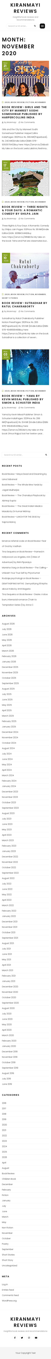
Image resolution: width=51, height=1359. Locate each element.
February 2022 (9, 910)
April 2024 (7, 769)
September (7, 1249)
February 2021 (9, 975)
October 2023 (9, 802)
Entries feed (8, 1289)
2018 (4, 1113)
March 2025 (8, 715)
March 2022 (8, 905)
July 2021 (6, 948)
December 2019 (10, 1051)
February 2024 (9, 780)
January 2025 (9, 726)
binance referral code (13, 540)
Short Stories (10, 298)
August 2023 (8, 813)
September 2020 (10, 1002)
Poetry (5, 1243)
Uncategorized (9, 1265)
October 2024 (9, 742)
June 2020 (7, 1019)
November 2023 (10, 797)
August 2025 (8, 688)
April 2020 (7, 1029)
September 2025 (10, 683)
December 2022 (10, 856)
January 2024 (9, 786)
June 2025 (7, 699)
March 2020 (8, 1035)
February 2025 (9, 721)
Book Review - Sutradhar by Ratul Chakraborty (24, 304)
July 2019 (6, 1078)
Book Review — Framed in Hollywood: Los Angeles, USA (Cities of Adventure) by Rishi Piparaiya (23, 557)
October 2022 (9, 867)
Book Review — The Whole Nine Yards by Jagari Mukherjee (22, 487)
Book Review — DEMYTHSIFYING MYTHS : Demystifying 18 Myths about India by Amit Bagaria (24, 583)
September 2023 (10, 807)
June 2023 (7, 824)
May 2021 (6, 959)
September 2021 (10, 937)
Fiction (30, 102)
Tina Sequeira (9, 551)
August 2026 (8, 623)
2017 (4, 1108)
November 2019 (9, 1057)
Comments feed (10, 1295)
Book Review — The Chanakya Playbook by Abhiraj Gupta (23, 498)
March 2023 (8, 840)
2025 (4, 1151)
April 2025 (7, 710)
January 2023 (9, 851)
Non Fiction (7, 1227)
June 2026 (7, 634)
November (40, 102)
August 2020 (8, 1008)
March (5, 1216)
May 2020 (7, 1024)
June (4, 1211)
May (4, 1222)
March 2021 (7, 970)
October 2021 (8, 932)
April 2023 (7, 834)
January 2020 (9, 1046)
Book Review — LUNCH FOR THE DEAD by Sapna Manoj (21, 519)
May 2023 (7, 829)
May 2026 (7, 640)
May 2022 (7, 894)
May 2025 (7, 705)
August (5, 1168)
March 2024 (8, 775)
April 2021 (6, 964)
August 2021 (8, 943)
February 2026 (9, 656)
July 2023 (6, 818)
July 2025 (7, 694)
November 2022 (10, 862)
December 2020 (10, 986)
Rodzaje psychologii (12, 578)
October (6, 1238)
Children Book (9, 1178)
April (4, 1162)
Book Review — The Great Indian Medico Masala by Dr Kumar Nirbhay (22, 509)
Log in (5, 1284)
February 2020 (9, 1040)
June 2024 (7, 759)
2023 (4, 1141)
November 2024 (10, 737)
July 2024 (7, 753)
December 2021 (9, 921)
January (6, 1200)
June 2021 (7, 954)
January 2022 (9, 916)
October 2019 (8, 1062)
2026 (4, 1157)
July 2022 (6, 883)
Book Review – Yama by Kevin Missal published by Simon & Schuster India (23, 399)
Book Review (18, 102)
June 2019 (7, 1084)
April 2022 (7, 899)
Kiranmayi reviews (25, 8)
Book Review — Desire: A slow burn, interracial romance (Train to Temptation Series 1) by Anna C (25, 599)
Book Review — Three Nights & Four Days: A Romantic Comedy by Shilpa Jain (25, 210)
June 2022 (7, 889)
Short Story (7, 1260)
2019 (4, 1119)
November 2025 (10, 672)
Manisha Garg (9, 567)
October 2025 (9, 677)
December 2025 (10, 667)
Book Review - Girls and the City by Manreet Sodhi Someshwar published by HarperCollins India (24, 112)
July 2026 (7, 629)
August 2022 (8, 878)
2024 (4, 1146)
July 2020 (7, 1013)
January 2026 (9, 661)
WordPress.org (9, 1300)
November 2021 (9, 927)
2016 (4, 1103)
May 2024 (7, 764)
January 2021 (8, 981)
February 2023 (9, 845)
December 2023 (10, 791)
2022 (4, 1135)
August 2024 (8, 748)
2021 (4, 1130)
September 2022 (10, 872)
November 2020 (10, 992)
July (4, 1206)
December (7, 1184)
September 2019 (10, 1067)
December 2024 (10, 732)
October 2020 (9, 997)
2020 (7, 102)
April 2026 (7, 645)
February (6, 1189)
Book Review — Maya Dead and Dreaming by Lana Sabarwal (24, 476)
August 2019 (8, 1073)
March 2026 (8, 650)
